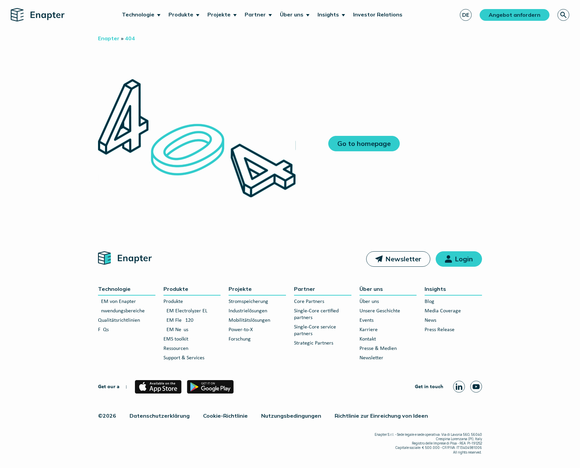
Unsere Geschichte (379, 311)
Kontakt (367, 339)
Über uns (291, 14)
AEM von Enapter (117, 301)
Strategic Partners (313, 343)
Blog (429, 301)
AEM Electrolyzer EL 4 (187, 311)
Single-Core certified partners (316, 314)
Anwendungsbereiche (121, 311)
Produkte (180, 14)
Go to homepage (364, 143)
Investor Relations (377, 14)
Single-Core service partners (315, 330)
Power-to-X (241, 329)
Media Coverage (443, 311)
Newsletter (403, 259)
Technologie (138, 14)
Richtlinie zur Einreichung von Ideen (381, 415)
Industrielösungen (248, 311)
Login (464, 259)
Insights (328, 14)
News (430, 320)
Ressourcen (175, 348)
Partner (255, 14)
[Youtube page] (476, 387)
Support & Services (183, 358)
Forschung (240, 339)
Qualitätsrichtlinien (119, 320)
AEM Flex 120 (178, 320)
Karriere (368, 329)
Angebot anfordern (514, 14)
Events (366, 320)
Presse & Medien (378, 348)
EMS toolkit (175, 339)
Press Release (439, 329)
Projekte (219, 14)
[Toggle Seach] (563, 15)
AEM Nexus (175, 329)
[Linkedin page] (459, 387)
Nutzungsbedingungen (291, 415)
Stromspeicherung (248, 301)
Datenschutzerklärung (160, 415)
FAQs (103, 329)
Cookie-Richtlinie (225, 415)
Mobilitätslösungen (249, 320)
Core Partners (309, 301)
